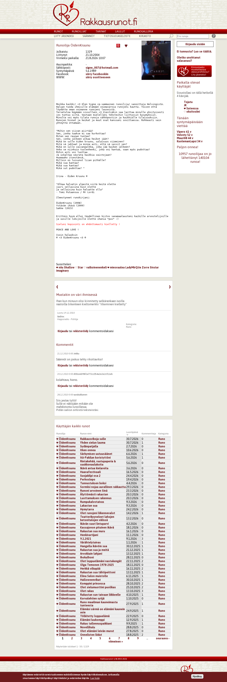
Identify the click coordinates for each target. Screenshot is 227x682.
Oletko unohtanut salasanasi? (188, 59)
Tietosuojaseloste (117, 36)
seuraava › (162, 638)
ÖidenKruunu (67, 438)
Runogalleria (143, 31)
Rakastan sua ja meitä (94, 549)
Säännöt (89, 36)
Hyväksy (197, 676)
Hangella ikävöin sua (93, 546)
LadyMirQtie (133, 267)
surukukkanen (80, 394)
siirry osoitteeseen (98, 77)
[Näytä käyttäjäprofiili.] (156, 78)
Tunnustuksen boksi (93, 483)
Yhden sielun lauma (92, 442)
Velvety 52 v (185, 134)
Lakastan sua (88, 505)
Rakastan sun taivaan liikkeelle (100, 594)
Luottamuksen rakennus (96, 498)
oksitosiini (193, 111)
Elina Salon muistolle (94, 576)
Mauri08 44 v (185, 138)
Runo (128, 327)
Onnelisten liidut (91, 634)
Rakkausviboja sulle (93, 438)
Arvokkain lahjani (91, 553)
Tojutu (188, 102)
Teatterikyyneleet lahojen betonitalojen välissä (97, 518)
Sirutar (154, 267)
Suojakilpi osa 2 (90, 475)
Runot (58, 31)
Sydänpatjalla (89, 446)
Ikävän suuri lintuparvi (94, 523)
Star (80, 267)
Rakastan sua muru (92, 531)
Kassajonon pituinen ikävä (97, 527)
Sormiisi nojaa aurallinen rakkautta (103, 486)
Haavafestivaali (90, 472)
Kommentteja (149, 433)
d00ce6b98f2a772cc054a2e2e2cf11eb (93, 374)
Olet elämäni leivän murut (97, 631)
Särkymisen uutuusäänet (96, 453)
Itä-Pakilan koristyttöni (95, 457)
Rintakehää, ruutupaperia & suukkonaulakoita (98, 463)
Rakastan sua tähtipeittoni (97, 572)
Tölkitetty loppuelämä (95, 616)
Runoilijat (79, 31)
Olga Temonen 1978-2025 (97, 564)
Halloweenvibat (90, 579)
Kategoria (163, 433)
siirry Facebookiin (97, 74)
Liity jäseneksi (64, 36)
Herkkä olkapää (90, 568)
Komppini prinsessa (92, 583)
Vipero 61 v (184, 131)
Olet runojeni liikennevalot (97, 513)
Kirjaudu (63, 331)
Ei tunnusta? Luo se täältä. (194, 51)
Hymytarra (87, 509)
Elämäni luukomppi (92, 619)
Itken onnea (88, 450)
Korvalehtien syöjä (92, 598)
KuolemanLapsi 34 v (190, 141)
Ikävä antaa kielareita (94, 468)
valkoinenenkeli (96, 267)
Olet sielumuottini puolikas (98, 587)
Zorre (145, 267)
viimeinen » (116, 641)
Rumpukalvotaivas (92, 501)
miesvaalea (117, 267)
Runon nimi (86, 433)
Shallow (69, 267)
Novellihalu (87, 627)
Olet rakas (87, 591)
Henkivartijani (89, 534)
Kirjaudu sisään (195, 44)
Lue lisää (94, 678)
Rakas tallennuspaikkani (96, 623)
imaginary (62, 270)
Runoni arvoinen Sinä (93, 490)
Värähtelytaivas (90, 542)
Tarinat (101, 31)
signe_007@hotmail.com (102, 67)
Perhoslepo (87, 479)
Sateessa (192, 108)
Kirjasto (145, 36)
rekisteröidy (80, 331)
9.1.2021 (85, 538)
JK (185, 105)
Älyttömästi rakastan (94, 494)
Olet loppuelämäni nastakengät (101, 561)
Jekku (76, 353)
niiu (60, 267)
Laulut (120, 31)
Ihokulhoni (87, 557)
